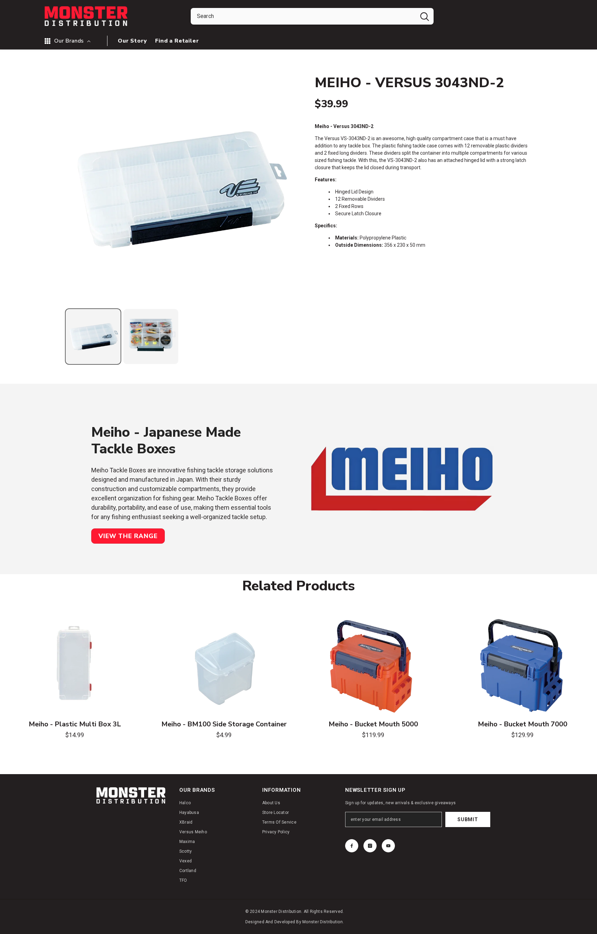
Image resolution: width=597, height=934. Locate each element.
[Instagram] (370, 845)
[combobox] (303, 16)
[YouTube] (388, 845)
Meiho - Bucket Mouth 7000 (522, 724)
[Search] (312, 16)
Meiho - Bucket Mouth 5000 (373, 724)
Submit (467, 819)
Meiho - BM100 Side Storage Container (224, 724)
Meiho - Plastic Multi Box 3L (75, 724)
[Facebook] (351, 845)
